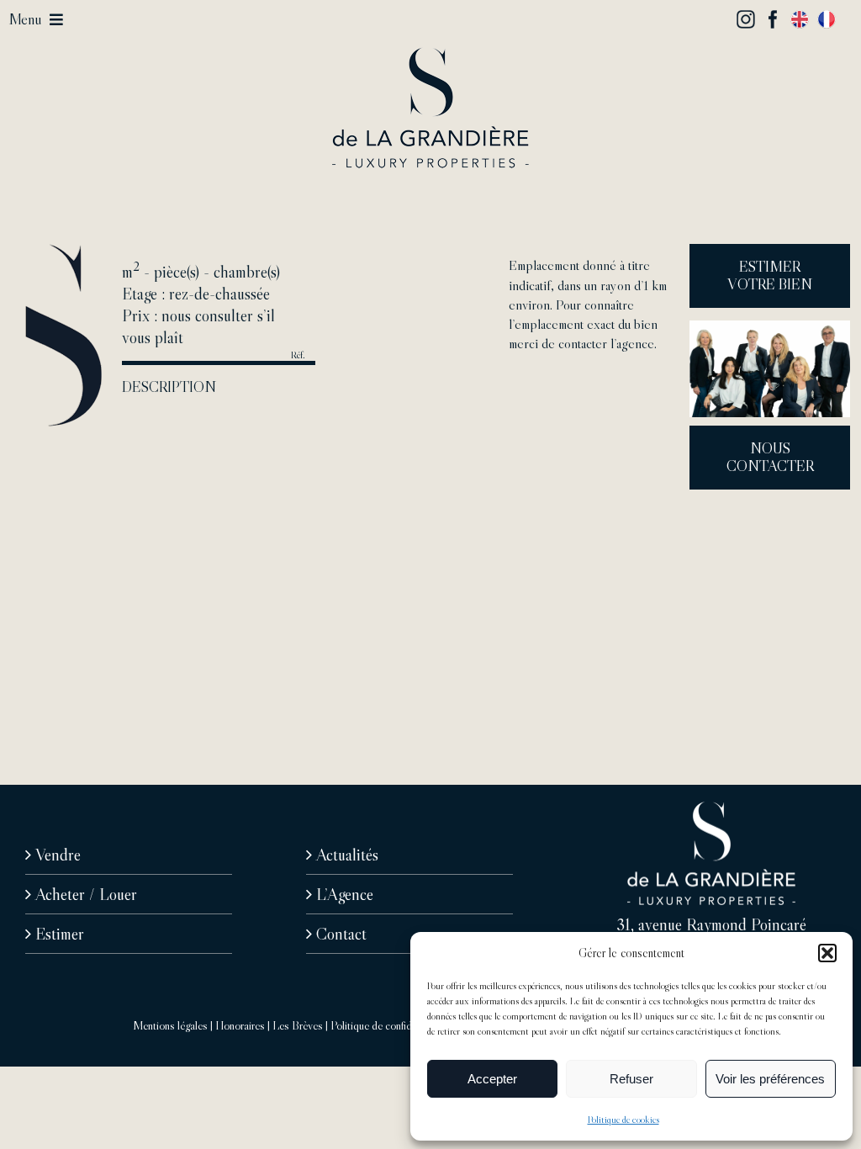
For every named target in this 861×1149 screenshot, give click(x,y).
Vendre (58, 855)
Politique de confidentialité (388, 1025)
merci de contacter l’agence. (583, 343)
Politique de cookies (623, 1119)
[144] (430, 55)
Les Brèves (297, 1025)
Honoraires (240, 1025)
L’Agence (344, 894)
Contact (341, 934)
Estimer (59, 934)
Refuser (631, 1079)
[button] (827, 953)
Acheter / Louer (86, 894)
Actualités (347, 855)
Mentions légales (170, 1025)
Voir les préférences (770, 1079)
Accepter (492, 1079)
